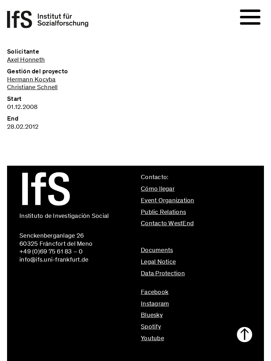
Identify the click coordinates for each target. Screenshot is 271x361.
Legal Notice (158, 261)
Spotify (151, 326)
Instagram (155, 303)
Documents (157, 250)
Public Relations (163, 212)
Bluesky (152, 315)
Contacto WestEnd (167, 223)
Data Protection (163, 273)
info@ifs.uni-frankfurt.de (175, 238)
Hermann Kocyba (31, 79)
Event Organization (167, 200)
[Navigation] (250, 17)
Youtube (152, 338)
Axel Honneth (26, 59)
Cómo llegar (158, 188)
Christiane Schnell (32, 87)
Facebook (154, 292)
